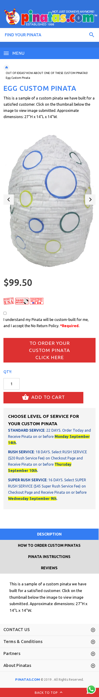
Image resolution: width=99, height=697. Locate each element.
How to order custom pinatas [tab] (49, 545)
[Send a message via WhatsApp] (91, 689)
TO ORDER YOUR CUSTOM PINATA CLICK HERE (49, 350)
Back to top (47, 692)
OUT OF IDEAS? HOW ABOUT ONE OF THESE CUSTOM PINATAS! (47, 72)
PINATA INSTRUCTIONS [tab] (49, 557)
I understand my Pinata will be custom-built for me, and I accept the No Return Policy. (46, 322)
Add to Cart (47, 397)
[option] (49, 199)
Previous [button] (8, 199)
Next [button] (90, 199)
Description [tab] (49, 534)
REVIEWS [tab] (49, 568)
